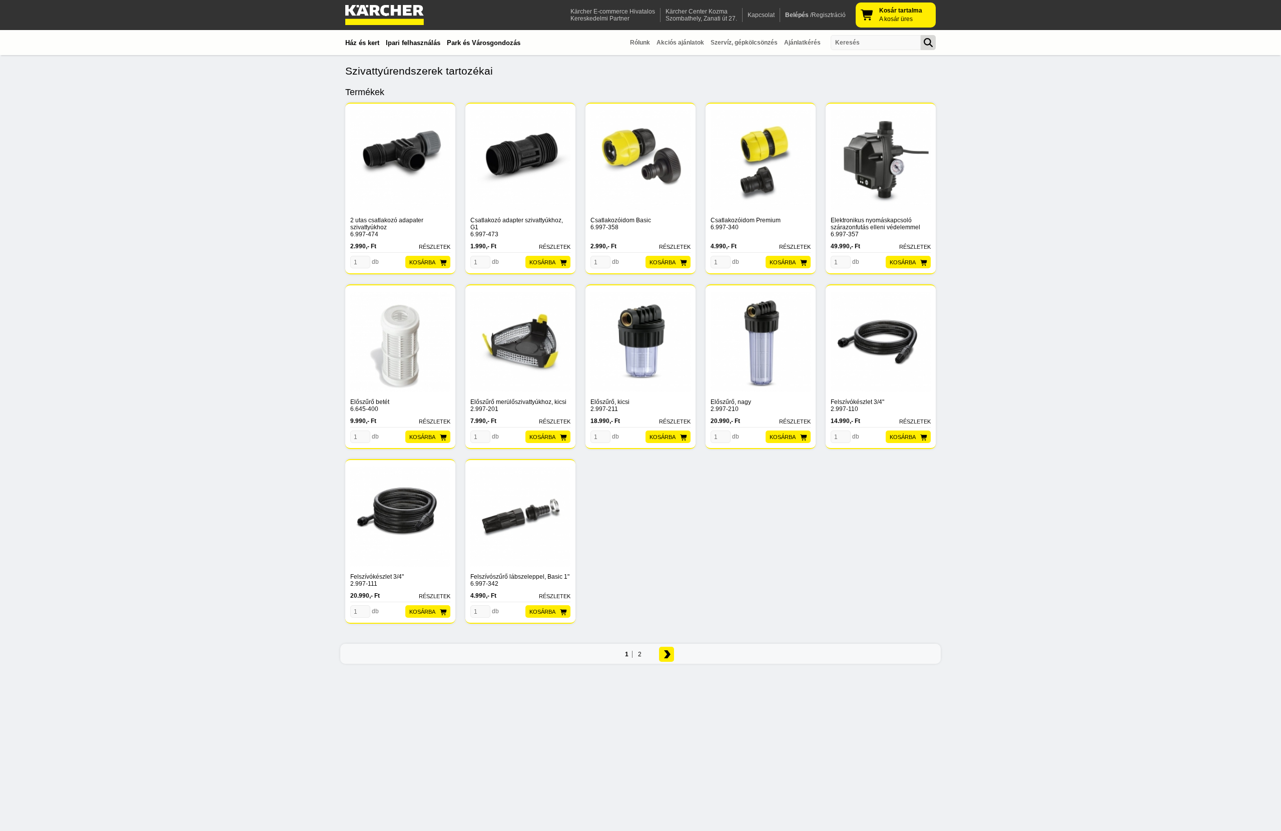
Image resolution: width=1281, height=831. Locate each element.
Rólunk (640, 42)
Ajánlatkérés (802, 42)
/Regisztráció (815, 15)
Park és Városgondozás (483, 43)
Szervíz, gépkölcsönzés (744, 42)
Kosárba (422, 262)
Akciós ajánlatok (680, 42)
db (374, 261)
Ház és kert (362, 43)
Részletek (434, 247)
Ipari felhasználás (413, 43)
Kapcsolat (761, 15)
